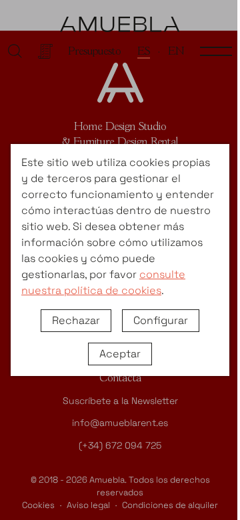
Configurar (160, 320)
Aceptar (120, 354)
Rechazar (76, 320)
